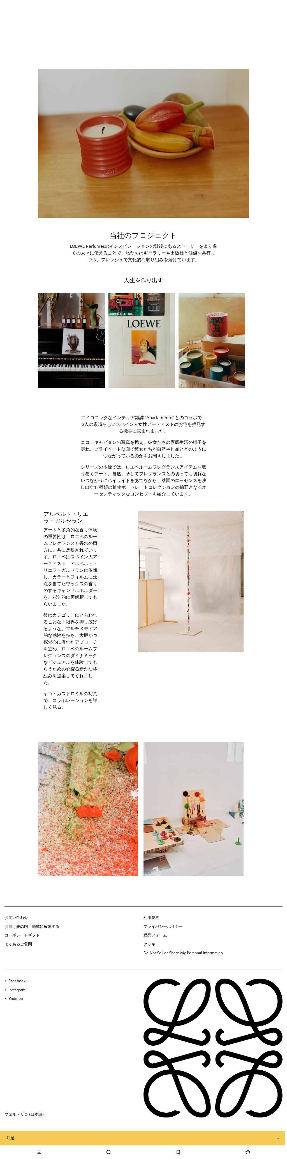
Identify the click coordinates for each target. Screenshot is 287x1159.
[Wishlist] (178, 1152)
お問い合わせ (16, 918)
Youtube (15, 999)
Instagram (17, 990)
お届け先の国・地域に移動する (31, 927)
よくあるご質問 (18, 944)
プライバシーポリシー (163, 927)
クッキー (151, 944)
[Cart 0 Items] (248, 1152)
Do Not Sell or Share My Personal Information (183, 953)
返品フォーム (155, 935)
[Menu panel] (39, 1152)
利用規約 (151, 918)
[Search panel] (109, 1152)
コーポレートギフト (22, 935)
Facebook (17, 981)
